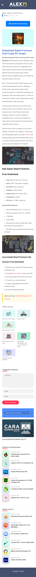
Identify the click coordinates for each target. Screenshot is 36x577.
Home (4, 13)
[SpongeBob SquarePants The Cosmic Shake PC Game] (23, 336)
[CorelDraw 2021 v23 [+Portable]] (5, 489)
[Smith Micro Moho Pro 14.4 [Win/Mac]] (5, 525)
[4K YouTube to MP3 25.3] (5, 533)
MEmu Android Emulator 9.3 (21, 551)
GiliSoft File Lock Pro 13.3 (20, 497)
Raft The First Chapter (8, 319)
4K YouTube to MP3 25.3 (19, 533)
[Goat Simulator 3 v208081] (8, 352)
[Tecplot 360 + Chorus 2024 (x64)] (5, 542)
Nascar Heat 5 (21, 319)
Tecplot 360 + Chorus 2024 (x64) (22, 542)
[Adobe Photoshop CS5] (5, 471)
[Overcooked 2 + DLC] (8, 325)
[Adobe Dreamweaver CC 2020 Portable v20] (5, 480)
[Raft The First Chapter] (8, 313)
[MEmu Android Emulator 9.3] (5, 551)
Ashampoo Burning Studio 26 (21, 516)
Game (9, 13)
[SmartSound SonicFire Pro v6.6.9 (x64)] (5, 454)
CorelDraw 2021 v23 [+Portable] (22, 489)
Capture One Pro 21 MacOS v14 (22, 463)
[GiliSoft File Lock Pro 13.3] (5, 497)
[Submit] (30, 413)
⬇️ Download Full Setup (18, 24)
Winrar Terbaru (17, 273)
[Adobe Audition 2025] (5, 559)
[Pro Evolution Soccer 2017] (8, 336)
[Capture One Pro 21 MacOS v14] (5, 463)
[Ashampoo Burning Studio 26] (5, 516)
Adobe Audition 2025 (18, 559)
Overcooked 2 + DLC (8, 330)
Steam (27, 134)
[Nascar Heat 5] (23, 313)
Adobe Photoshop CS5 (19, 471)
